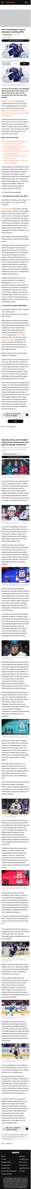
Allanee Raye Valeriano (10, 454)
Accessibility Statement (8, 1171)
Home (3, 426)
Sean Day (12, 113)
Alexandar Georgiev (8, 339)
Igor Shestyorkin (7, 209)
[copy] (11, 38)
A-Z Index (22, 1171)
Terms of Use (23, 1165)
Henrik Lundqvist (16, 283)
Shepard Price (7, 34)
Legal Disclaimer (24, 1168)
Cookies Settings (6, 1174)
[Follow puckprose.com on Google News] (27, 415)
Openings (22, 1156)
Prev (6, 64)
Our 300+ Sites (23, 1159)
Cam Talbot (19, 335)
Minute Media (9, 1178)
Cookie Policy (5, 1168)
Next (24, 64)
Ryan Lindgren (21, 111)
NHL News (9, 1143)
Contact (3, 1159)
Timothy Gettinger (10, 111)
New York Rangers (10, 101)
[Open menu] (2, 2)
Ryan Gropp (5, 113)
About (3, 1156)
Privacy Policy (5, 1165)
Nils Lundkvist (20, 113)
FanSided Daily (6, 1162)
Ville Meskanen (6, 115)
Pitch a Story (23, 1162)
